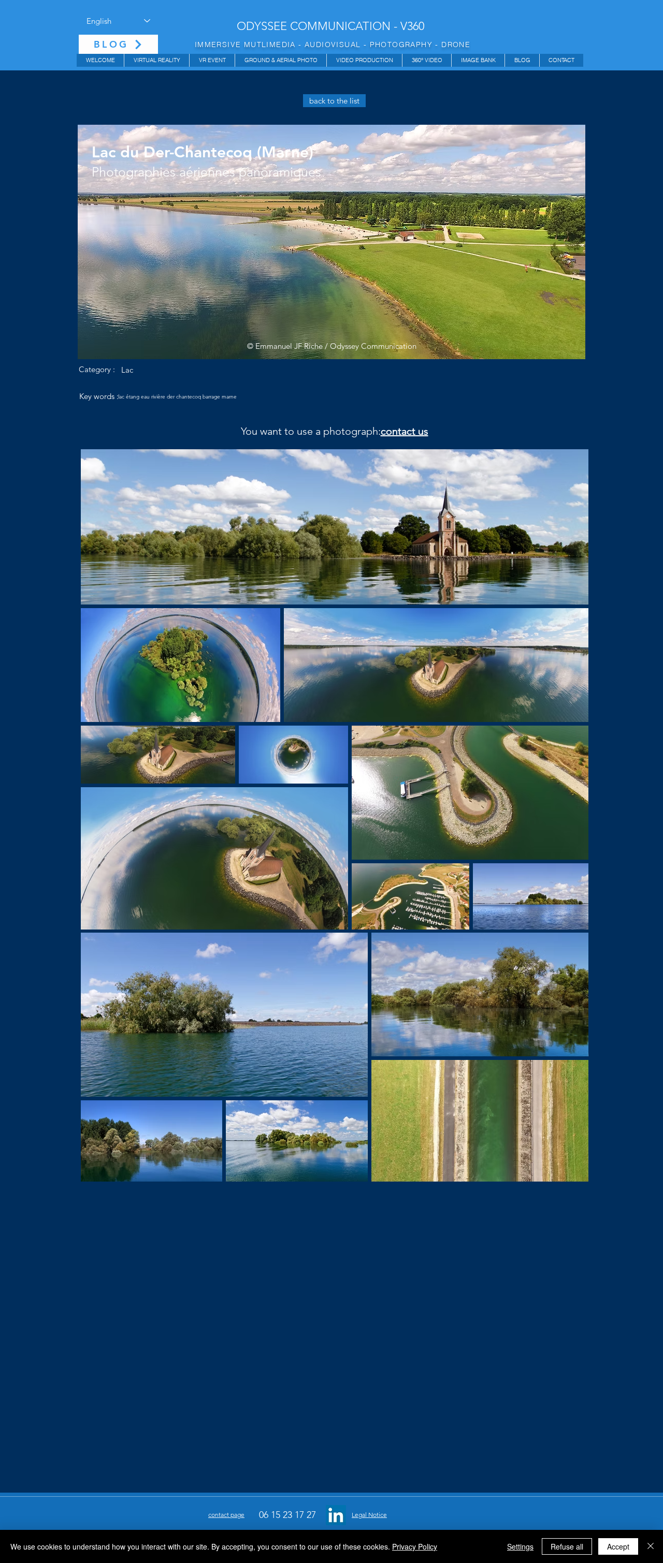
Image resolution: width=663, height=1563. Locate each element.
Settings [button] (520, 1546)
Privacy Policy (414, 1546)
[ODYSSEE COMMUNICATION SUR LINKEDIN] (336, 1515)
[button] (156, 60)
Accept (618, 1546)
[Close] (650, 1546)
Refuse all (567, 1546)
